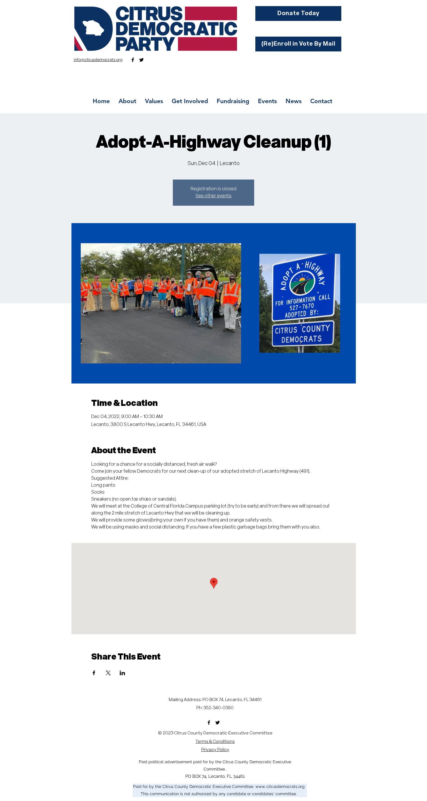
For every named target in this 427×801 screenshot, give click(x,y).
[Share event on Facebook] (94, 673)
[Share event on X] (108, 673)
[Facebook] (133, 60)
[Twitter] (141, 60)
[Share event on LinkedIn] (122, 673)
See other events (213, 196)
